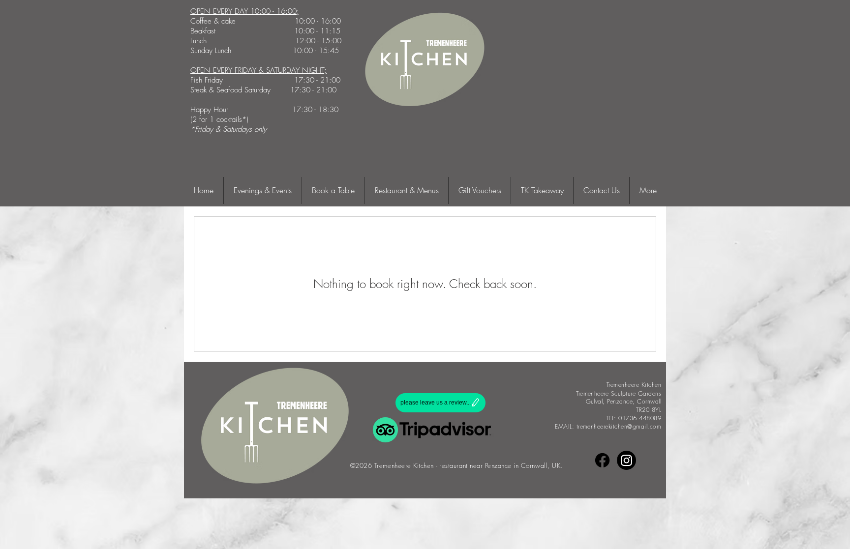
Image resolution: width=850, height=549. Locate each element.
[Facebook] (602, 460)
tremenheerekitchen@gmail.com (619, 426)
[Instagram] (626, 460)
